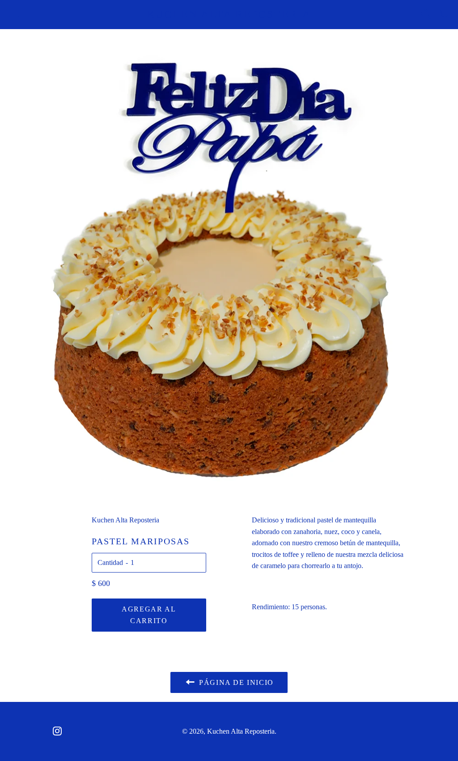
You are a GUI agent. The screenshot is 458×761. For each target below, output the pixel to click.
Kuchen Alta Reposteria (229, 14)
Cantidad (110, 562)
